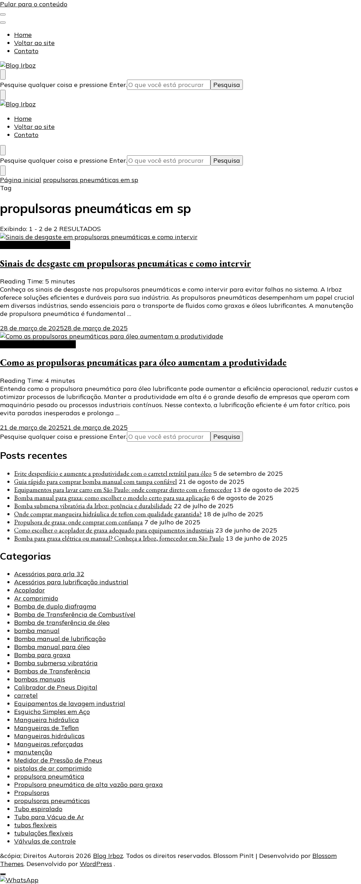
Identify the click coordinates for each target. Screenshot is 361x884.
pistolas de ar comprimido (53, 768)
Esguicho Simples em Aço (52, 712)
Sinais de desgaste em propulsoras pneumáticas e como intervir (125, 263)
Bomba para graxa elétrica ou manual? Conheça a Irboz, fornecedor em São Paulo (119, 538)
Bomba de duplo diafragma (55, 606)
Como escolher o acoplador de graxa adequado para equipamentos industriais (114, 530)
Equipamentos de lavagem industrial (69, 703)
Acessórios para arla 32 (49, 574)
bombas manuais (39, 679)
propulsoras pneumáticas (38, 344)
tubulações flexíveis (43, 833)
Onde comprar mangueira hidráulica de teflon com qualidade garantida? (108, 514)
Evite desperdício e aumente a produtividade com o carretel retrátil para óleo (113, 473)
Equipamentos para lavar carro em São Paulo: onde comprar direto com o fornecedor (123, 490)
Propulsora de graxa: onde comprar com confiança (78, 522)
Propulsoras (31, 793)
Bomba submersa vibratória (56, 663)
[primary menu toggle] (3, 14)
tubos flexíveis (35, 825)
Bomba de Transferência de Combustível (74, 614)
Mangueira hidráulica (46, 720)
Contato (26, 51)
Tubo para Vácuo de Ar (49, 817)
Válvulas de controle (45, 841)
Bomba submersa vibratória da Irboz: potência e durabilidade (93, 506)
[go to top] (3, 874)
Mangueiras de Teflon (46, 728)
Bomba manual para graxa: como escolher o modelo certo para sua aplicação (112, 498)
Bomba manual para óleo (52, 647)
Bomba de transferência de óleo (62, 622)
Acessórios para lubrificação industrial (71, 582)
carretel (26, 695)
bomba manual (37, 631)
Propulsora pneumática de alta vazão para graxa (88, 784)
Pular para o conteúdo (33, 4)
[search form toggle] (3, 74)
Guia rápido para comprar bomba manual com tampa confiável (95, 482)
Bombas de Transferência (52, 671)
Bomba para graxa (42, 655)
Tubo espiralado (38, 809)
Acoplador (29, 590)
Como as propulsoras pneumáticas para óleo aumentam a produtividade (143, 362)
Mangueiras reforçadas (48, 744)
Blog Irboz (108, 856)
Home (23, 35)
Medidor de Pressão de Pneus (58, 760)
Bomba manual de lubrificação (60, 639)
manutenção (33, 752)
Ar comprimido (36, 598)
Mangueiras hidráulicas (49, 736)
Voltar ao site (34, 43)
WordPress (96, 864)
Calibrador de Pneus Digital (55, 687)
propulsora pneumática (35, 245)
